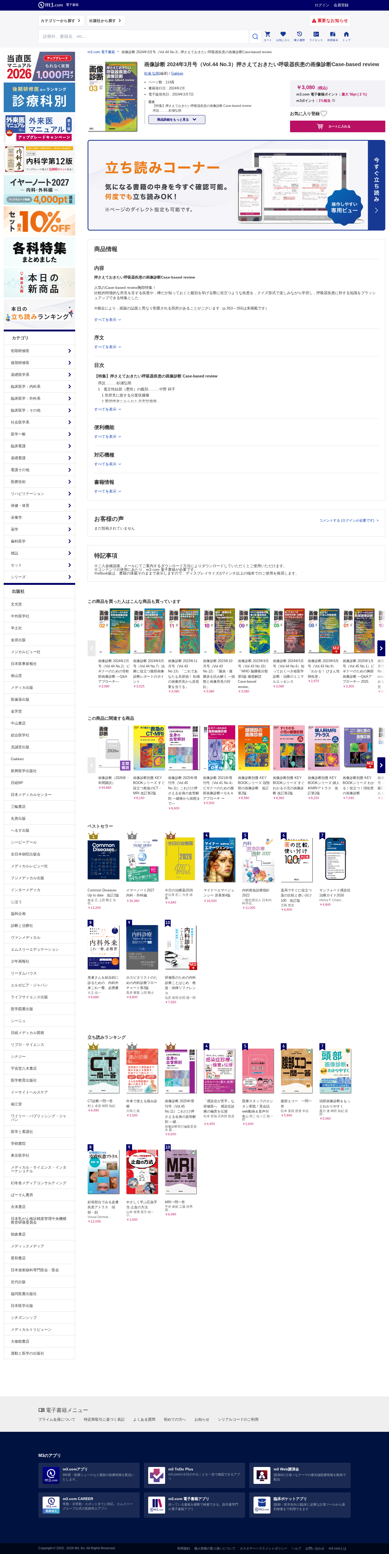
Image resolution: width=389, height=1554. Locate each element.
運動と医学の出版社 (27, 1353)
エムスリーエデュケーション (35, 949)
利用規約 (183, 1548)
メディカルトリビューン (31, 1329)
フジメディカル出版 (27, 878)
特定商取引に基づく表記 (104, 1419)
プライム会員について (56, 1419)
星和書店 (18, 1258)
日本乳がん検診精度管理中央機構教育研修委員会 (38, 1220)
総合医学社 (20, 735)
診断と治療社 (22, 925)
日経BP (17, 783)
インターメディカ (25, 890)
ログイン (322, 5)
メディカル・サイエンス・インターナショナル (38, 1169)
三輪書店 (18, 806)
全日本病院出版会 (25, 854)
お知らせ (202, 1419)
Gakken (17, 759)
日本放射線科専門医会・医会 (35, 1270)
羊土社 (16, 628)
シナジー (18, 1056)
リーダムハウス (24, 973)
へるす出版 (20, 830)
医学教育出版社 (24, 1080)
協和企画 (18, 914)
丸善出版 (18, 818)
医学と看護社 (22, 1131)
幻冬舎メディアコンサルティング (38, 1183)
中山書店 (18, 723)
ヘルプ (296, 1548)
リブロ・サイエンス (27, 1044)
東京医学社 (20, 1155)
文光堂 (16, 604)
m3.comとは (337, 1548)
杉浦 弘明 (151, 73)
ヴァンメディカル (25, 937)
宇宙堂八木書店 (24, 1068)
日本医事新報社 (24, 664)
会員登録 (341, 5)
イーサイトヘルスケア (29, 1092)
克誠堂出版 (20, 747)
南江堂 (16, 1104)
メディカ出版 (22, 687)
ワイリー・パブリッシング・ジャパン (38, 1118)
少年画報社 (20, 961)
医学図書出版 (22, 1009)
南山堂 (16, 675)
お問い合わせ (314, 1548)
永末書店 (18, 1207)
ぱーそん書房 (22, 1195)
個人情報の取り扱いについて (215, 1548)
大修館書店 (20, 1341)
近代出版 (18, 1282)
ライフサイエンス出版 (29, 997)
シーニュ (18, 1021)
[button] (381, 648)
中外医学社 (20, 616)
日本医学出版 (22, 1306)
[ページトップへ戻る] (374, 1545)
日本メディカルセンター (31, 794)
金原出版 (18, 640)
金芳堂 (16, 711)
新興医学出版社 (24, 771)
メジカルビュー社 (25, 652)
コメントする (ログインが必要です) (347, 520)
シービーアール (24, 842)
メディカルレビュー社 (29, 866)
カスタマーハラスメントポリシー (263, 1548)
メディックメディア (27, 1246)
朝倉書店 (18, 1234)
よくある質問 (144, 1419)
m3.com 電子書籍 (101, 52)
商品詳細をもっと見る (173, 119)
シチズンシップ (24, 1317)
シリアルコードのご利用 (238, 1419)
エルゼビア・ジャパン (29, 985)
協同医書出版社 (24, 1294)
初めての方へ (175, 1419)
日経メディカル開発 (27, 1033)
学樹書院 (18, 1143)
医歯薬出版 (20, 699)
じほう (16, 902)
